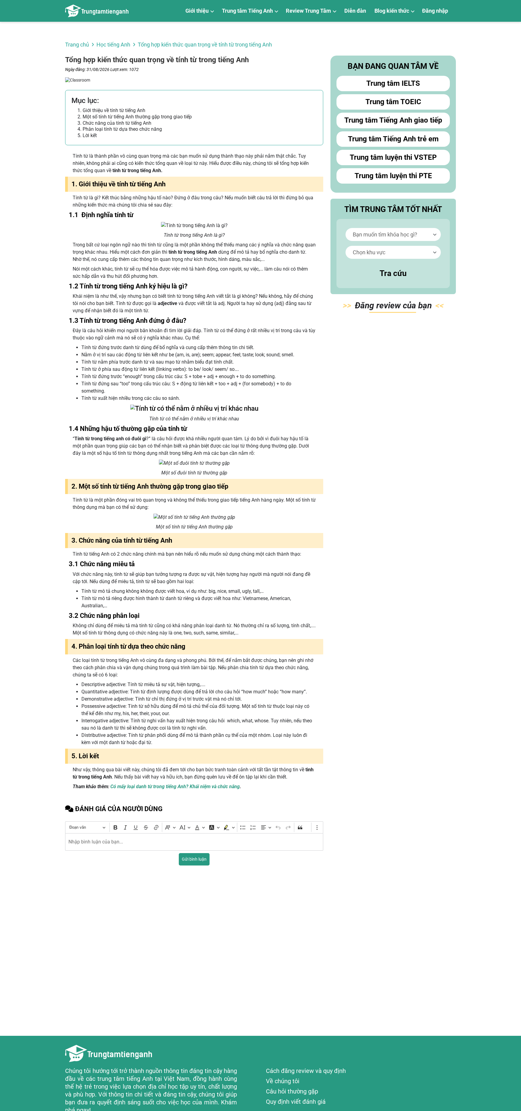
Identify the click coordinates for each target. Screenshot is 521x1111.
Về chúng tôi (282, 1081)
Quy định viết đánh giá (296, 1101)
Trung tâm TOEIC (393, 102)
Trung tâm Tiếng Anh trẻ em (393, 139)
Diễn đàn (355, 11)
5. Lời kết (87, 135)
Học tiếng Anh (113, 44)
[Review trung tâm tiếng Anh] (96, 10)
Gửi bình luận (194, 859)
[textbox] (194, 842)
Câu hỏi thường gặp (292, 1091)
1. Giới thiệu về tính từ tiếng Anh (111, 110)
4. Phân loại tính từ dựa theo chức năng (119, 129)
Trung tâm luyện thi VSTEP (393, 157)
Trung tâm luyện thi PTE (393, 176)
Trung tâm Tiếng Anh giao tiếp (393, 120)
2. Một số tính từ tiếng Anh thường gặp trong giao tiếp (134, 117)
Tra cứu (393, 273)
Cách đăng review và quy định (306, 1070)
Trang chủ (77, 44)
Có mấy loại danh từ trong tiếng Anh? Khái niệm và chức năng (175, 786)
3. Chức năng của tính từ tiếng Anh (114, 123)
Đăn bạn (393, 305)
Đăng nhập (435, 11)
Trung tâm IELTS (393, 83)
